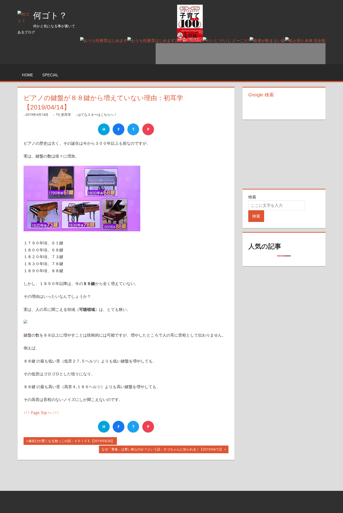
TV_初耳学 (63, 114)
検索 (252, 197)
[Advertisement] (241, 53)
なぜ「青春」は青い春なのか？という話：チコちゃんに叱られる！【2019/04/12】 (162, 450)
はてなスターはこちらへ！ (97, 114)
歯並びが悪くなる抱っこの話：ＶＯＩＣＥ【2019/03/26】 (71, 442)
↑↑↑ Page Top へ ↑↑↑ (41, 412)
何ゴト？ (50, 15)
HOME (27, 75)
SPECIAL (50, 75)
